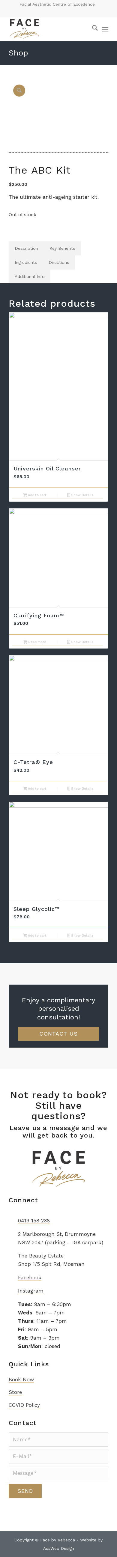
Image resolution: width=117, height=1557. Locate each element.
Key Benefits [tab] (62, 248)
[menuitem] (92, 29)
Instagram (31, 1291)
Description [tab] (26, 248)
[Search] (92, 29)
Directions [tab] (59, 262)
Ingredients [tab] (26, 262)
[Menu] (105, 29)
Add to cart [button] (36, 495)
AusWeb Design (58, 1548)
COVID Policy (24, 1405)
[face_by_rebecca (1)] (48, 29)
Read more (36, 642)
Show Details (82, 495)
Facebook (29, 1278)
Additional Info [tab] (30, 276)
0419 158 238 (34, 1221)
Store (15, 1392)
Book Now (21, 1380)
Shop (18, 52)
